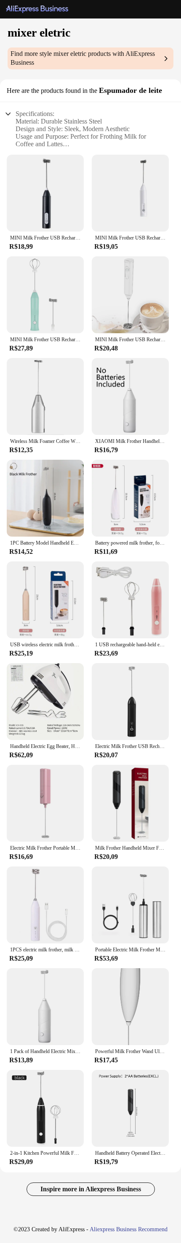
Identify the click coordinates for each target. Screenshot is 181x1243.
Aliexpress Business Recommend (129, 1229)
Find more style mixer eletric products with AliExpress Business (83, 58)
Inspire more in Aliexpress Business (90, 1189)
